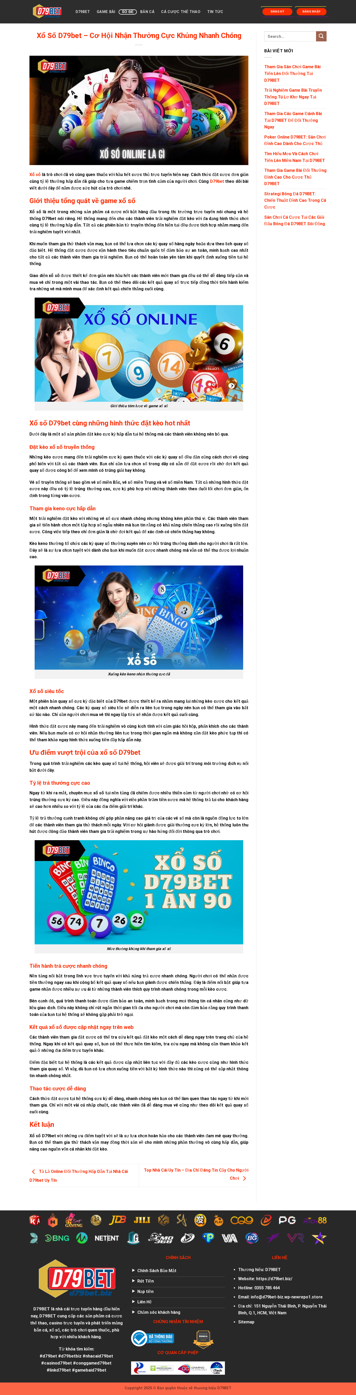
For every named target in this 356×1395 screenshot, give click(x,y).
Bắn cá (147, 12)
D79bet (217, 181)
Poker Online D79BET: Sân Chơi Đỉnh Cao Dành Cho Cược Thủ (295, 140)
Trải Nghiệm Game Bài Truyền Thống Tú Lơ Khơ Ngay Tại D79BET (293, 97)
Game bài (106, 12)
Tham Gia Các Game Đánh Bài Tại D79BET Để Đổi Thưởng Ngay (293, 120)
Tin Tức (215, 12)
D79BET (83, 12)
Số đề (127, 12)
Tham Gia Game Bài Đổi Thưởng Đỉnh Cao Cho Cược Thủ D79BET (295, 177)
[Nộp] (321, 36)
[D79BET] (46, 11)
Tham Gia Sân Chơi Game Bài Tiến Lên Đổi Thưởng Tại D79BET (292, 73)
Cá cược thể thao (180, 12)
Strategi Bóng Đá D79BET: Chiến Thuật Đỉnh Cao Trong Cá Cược (295, 200)
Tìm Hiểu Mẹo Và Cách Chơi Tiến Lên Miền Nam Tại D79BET (294, 157)
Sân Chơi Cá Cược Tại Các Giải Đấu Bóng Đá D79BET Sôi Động (294, 221)
